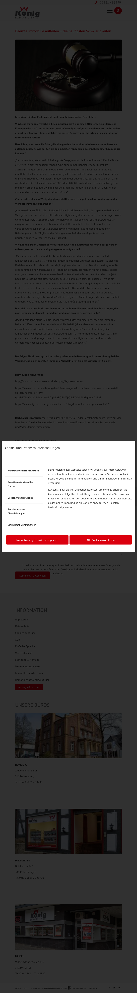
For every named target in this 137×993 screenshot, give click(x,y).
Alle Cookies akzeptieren (101, 540)
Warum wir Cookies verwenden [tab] (23, 470)
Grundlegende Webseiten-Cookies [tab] (21, 484)
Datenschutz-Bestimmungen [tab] (22, 524)
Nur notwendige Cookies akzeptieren (37, 540)
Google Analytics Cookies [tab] (20, 497)
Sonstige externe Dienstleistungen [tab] (16, 511)
